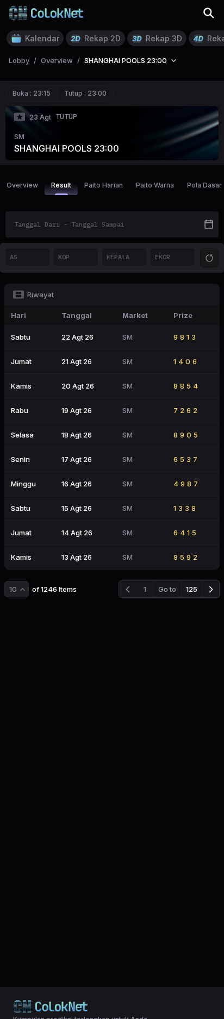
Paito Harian (103, 185)
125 (191, 589)
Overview (22, 185)
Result (61, 185)
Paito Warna (155, 185)
